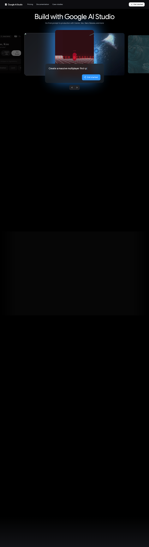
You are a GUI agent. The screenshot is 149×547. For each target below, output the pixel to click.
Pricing (30, 4)
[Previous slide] (72, 87)
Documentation (42, 4)
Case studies (57, 4)
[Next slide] (77, 87)
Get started (137, 4)
